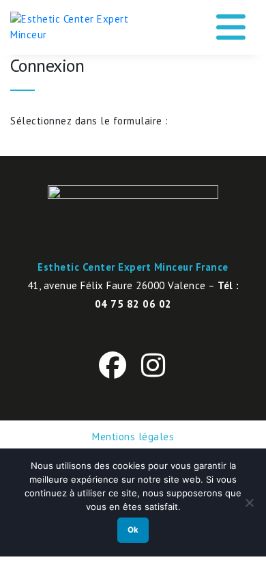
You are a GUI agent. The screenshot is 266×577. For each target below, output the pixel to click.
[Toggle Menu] (231, 22)
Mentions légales (133, 436)
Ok (133, 530)
